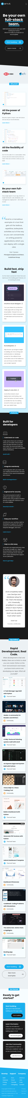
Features (5, 1080)
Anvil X (4, 1084)
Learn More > (6, 123)
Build (4, 1078)
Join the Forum (16, 1056)
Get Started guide (15, 1035)
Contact (21, 1084)
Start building (12, 42)
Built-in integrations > (10, 479)
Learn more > (7, 532)
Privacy (23, 1089)
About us (21, 1078)
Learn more (11, 48)
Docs (12, 1078)
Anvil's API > (6, 454)
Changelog (14, 1084)
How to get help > (8, 561)
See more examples (12, 974)
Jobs (20, 1080)
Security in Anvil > (8, 506)
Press (21, 1082)
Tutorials (13, 1082)
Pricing (5, 1082)
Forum (13, 1080)
